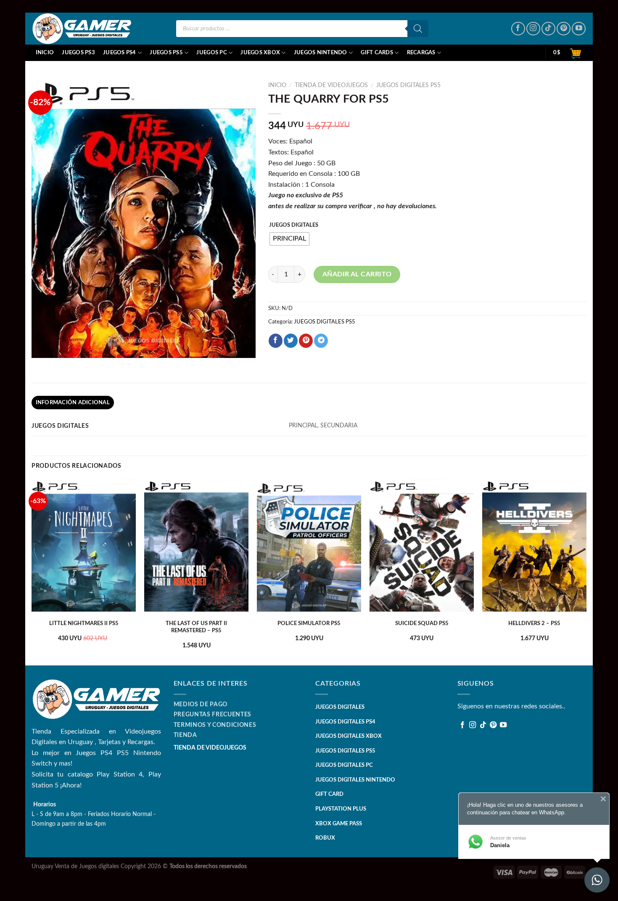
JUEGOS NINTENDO (320, 52)
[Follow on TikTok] (548, 29)
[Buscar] (417, 28)
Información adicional (73, 402)
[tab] (73, 402)
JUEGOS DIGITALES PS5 (408, 85)
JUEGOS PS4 (119, 52)
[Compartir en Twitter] (291, 341)
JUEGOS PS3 (78, 52)
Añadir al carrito (357, 274)
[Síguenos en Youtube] (579, 29)
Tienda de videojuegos (331, 85)
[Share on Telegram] (321, 341)
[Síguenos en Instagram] (533, 29)
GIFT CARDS (377, 52)
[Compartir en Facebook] (276, 341)
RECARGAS (421, 52)
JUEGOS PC (211, 52)
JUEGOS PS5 (166, 52)
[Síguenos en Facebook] (518, 29)
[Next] (586, 571)
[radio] (289, 239)
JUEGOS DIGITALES (293, 225)
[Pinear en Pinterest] (306, 341)
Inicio (45, 52)
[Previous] (32, 571)
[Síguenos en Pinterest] (563, 29)
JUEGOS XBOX (260, 52)
